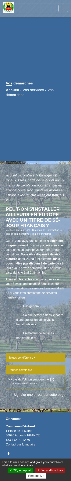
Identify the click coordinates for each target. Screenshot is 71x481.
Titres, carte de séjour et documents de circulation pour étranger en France (35, 185)
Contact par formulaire (20, 444)
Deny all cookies (51, 470)
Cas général (28, 306)
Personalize (36, 475)
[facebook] (10, 453)
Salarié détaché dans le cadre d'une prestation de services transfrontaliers (39, 319)
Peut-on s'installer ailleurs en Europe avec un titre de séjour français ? (35, 195)
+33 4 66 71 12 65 (18, 440)
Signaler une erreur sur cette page (39, 395)
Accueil (12, 90)
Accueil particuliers (20, 175)
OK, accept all (21, 470)
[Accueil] (17, 8)
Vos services (33, 90)
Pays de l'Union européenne (32, 379)
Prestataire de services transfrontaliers (35, 335)
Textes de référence (21, 357)
